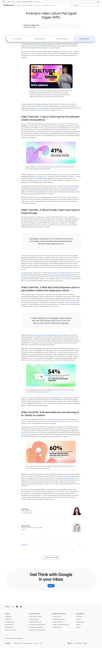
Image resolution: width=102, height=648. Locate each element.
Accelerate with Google (35, 616)
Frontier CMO (44, 5)
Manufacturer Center (10, 630)
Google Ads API (56, 627)
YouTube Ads (8, 619)
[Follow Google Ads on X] (13, 606)
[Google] (7, 643)
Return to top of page (52, 557)
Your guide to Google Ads (35, 627)
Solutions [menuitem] (19, 1)
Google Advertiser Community (37, 630)
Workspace (79, 616)
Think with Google (34, 619)
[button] (78, 26)
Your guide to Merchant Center (37, 624)
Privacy (35, 643)
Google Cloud (80, 622)
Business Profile (9, 624)
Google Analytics (9, 627)
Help (71, 643)
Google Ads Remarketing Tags (60, 624)
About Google (17, 643)
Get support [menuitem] (36, 1)
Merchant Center (9, 622)
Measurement (52, 5)
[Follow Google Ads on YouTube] (17, 606)
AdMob (78, 627)
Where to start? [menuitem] (11, 1)
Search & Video (29, 5)
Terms (40, 643)
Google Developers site (58, 619)
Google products (27, 643)
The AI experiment (84, 39)
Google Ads (8, 616)
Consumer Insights (19, 5)
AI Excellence (37, 5)
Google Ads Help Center (35, 622)
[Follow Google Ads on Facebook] (21, 606)
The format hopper (40, 39)
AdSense (78, 624)
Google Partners (56, 616)
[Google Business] (3, 2)
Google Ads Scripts (57, 622)
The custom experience (62, 39)
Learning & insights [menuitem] (27, 1)
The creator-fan (17, 39)
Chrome (78, 619)
